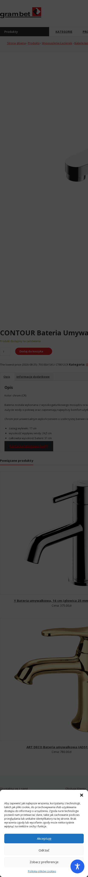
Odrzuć (44, 850)
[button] (81, 795)
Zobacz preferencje (44, 862)
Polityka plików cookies (42, 871)
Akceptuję (44, 838)
